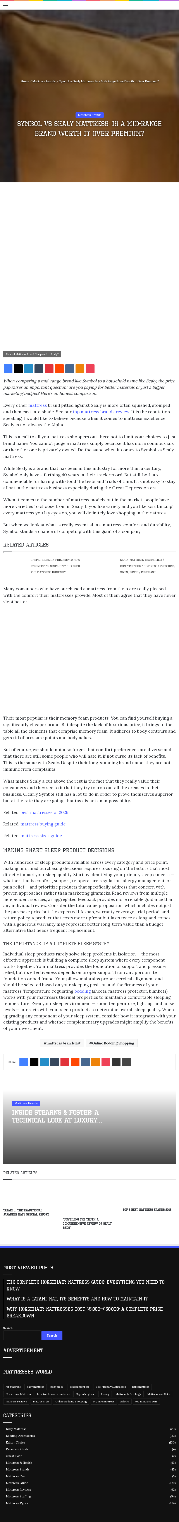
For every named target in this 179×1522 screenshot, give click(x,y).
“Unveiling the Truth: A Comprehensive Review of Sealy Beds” (87, 1224)
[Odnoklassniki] (80, 368)
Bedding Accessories (20, 1436)
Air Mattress (13, 1386)
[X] (18, 368)
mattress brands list (63, 1043)
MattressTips (41, 1401)
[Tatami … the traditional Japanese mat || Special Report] (29, 1195)
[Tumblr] (38, 368)
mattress (37, 405)
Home (24, 81)
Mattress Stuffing (18, 1496)
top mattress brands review (101, 411)
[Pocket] (90, 368)
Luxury (105, 1394)
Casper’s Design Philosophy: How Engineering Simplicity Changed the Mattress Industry (55, 566)
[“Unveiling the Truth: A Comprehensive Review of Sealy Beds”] (89, 1199)
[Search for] (173, 7)
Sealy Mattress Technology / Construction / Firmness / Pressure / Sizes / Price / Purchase (147, 566)
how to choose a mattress (53, 1394)
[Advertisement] (89, 42)
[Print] (126, 1062)
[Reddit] (59, 368)
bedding (82, 991)
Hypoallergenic (85, 1394)
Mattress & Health (19, 1463)
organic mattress (103, 1401)
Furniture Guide (17, 1449)
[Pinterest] (49, 368)
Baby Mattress (16, 1429)
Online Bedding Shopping (113, 1043)
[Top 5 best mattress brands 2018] (149, 1195)
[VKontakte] (69, 368)
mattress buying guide (43, 824)
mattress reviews (16, 1401)
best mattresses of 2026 (44, 812)
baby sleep (57, 1386)
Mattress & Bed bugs (128, 1394)
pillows (124, 1401)
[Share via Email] (116, 1062)
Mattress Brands (44, 81)
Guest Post (14, 1456)
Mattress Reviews (18, 1490)
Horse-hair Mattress (18, 1394)
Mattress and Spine (159, 1394)
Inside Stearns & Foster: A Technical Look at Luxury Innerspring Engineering (55, 1120)
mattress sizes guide (41, 835)
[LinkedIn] (28, 368)
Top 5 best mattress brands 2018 (147, 1210)
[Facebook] (8, 368)
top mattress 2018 (146, 1401)
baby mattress (35, 1386)
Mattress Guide (17, 1483)
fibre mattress (140, 1386)
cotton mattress (80, 1386)
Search (7, 1328)
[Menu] (5, 7)
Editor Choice (15, 1442)
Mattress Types (17, 1503)
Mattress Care (16, 1476)
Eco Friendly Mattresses (111, 1386)
